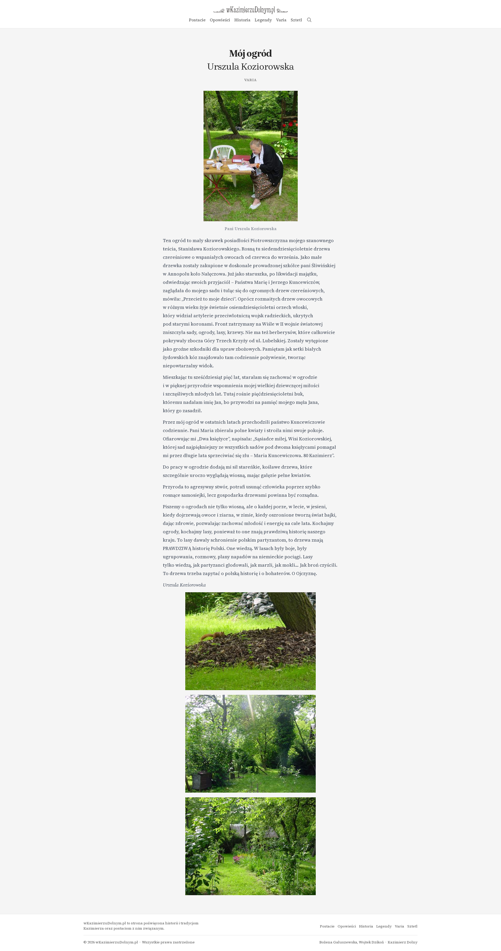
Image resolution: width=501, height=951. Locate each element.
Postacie (197, 20)
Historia (242, 20)
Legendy (263, 20)
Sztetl (296, 20)
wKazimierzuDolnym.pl (117, 942)
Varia (281, 20)
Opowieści (220, 20)
